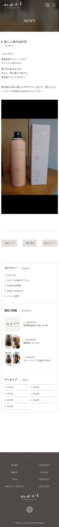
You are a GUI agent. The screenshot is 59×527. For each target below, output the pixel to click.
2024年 (36, 387)
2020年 (36, 400)
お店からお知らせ (15, 291)
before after (11, 275)
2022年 (36, 394)
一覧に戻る (29, 243)
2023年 (10, 394)
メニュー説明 (13, 296)
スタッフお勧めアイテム (18, 280)
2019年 (10, 406)
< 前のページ (9, 243)
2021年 (10, 400)
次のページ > (49, 243)
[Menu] (54, 4)
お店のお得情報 (14, 285)
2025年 (10, 387)
